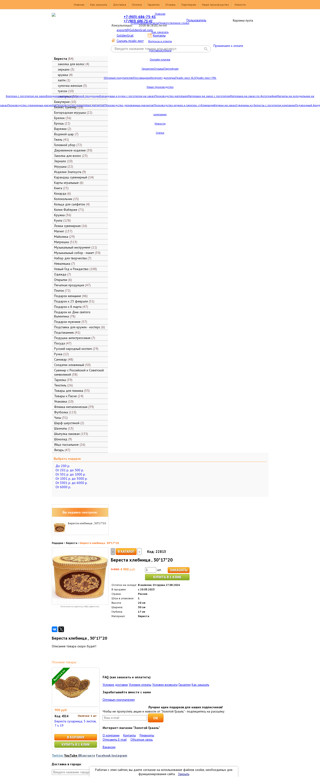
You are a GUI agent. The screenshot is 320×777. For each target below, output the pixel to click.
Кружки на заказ (225, 105)
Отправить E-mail (115, 739)
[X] (61, 629)
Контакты (153, 23)
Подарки (57, 543)
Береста (71, 543)
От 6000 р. (63, 487)
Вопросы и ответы (160, 41)
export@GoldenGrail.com (135, 30)
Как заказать (98, 4)
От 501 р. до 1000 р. (71, 474)
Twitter (58, 755)
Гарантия (185, 685)
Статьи (160, 132)
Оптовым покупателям (119, 77)
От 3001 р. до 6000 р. (72, 483)
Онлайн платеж (160, 59)
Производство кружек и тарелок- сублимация (184, 105)
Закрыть (183, 774)
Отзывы (170, 4)
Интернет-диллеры (162, 77)
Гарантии (154, 4)
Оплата (137, 4)
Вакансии (109, 747)
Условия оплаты (140, 685)
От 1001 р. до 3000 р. (72, 478)
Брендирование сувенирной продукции (73, 96)
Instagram (119, 755)
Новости (240, 4)
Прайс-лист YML (206, 77)
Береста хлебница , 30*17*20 (87, 523)
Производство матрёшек (171, 96)
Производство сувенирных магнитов (31, 105)
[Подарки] (76, 34)
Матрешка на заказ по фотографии (253, 96)
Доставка (119, 4)
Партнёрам (188, 4)
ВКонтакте (86, 755)
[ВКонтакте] (54, 629)
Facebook (104, 755)
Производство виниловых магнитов (80, 105)
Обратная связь (141, 739)
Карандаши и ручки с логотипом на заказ (127, 96)
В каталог (126, 551)
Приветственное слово (174, 23)
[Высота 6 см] (72, 704)
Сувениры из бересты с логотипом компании (265, 105)
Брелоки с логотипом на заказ (26, 96)
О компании (139, 23)
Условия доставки (115, 685)
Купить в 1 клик (167, 577)
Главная (79, 4)
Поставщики (142, 77)
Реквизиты (147, 735)
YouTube (71, 755)
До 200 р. (63, 466)
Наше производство (215, 4)
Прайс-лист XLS (185, 77)
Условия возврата (165, 685)
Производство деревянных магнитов (129, 105)
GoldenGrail (125, 35)
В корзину (75, 737)
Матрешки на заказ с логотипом (209, 96)
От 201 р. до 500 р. (70, 470)
